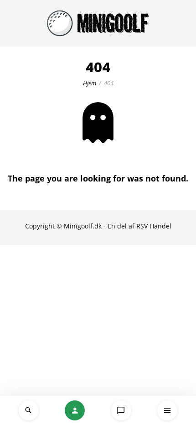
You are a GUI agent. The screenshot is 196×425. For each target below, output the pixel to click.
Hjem (89, 83)
